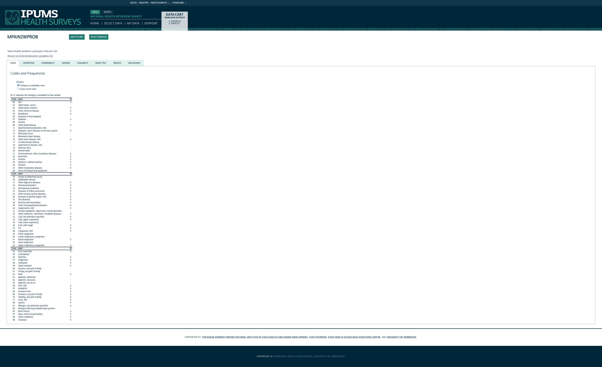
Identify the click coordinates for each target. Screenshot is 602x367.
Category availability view (32, 85)
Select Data (113, 23)
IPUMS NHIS (7, 7)
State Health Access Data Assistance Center (354, 337)
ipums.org (178, 2)
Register (143, 2)
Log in (133, 2)
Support (151, 23)
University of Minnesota (401, 337)
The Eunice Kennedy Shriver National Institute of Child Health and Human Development (255, 337)
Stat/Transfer (318, 337)
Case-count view (28, 89)
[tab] (13, 63)
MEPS (107, 12)
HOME (94, 23)
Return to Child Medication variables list (30, 56)
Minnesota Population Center (292, 356)
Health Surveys (159, 2)
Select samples (99, 37)
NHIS (95, 12)
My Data (133, 23)
